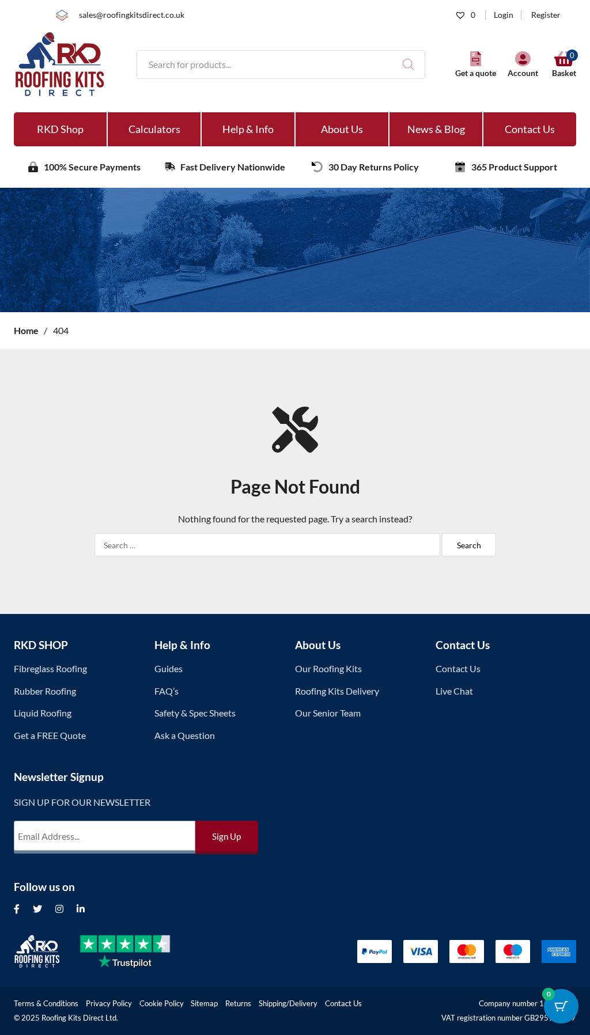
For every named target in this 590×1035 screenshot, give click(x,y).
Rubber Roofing (45, 690)
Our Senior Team (328, 712)
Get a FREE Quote (50, 735)
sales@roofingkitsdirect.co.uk (131, 15)
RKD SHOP (41, 644)
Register (546, 15)
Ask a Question (184, 735)
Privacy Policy (109, 1003)
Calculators (154, 129)
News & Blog (436, 129)
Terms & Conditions (46, 1003)
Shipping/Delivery (288, 1003)
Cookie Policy (161, 1003)
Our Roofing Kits (328, 668)
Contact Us (530, 129)
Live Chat (454, 690)
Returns (238, 1003)
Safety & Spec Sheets (195, 712)
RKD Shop (60, 129)
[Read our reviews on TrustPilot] (134, 951)
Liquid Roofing (42, 712)
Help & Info (248, 129)
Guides (168, 668)
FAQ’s (166, 690)
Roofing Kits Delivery (337, 690)
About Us (342, 129)
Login (503, 15)
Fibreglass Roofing (50, 668)
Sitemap (204, 1003)
